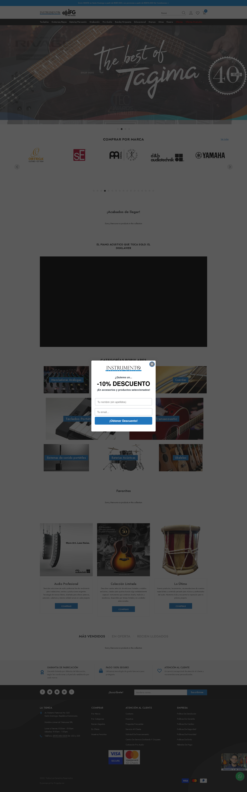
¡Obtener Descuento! (123, 421)
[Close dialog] (152, 364)
